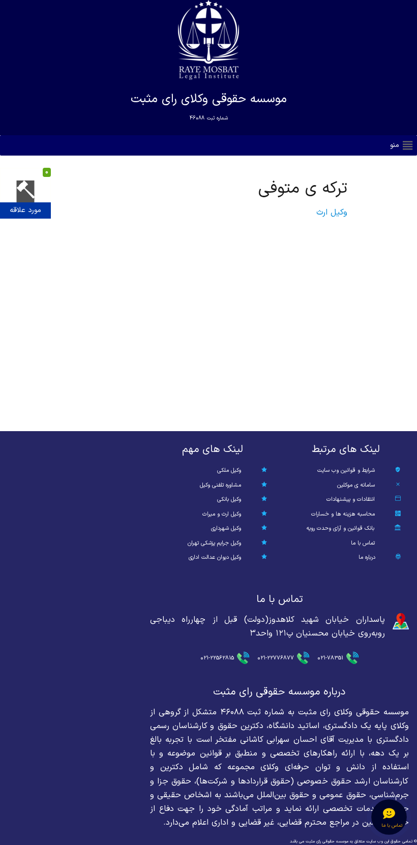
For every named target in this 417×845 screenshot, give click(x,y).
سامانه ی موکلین (356, 485)
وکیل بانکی (229, 499)
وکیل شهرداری (226, 528)
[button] (394, 145)
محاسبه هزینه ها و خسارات (343, 514)
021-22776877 (275, 658)
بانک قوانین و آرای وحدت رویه (340, 528)
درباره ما (367, 557)
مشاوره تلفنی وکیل (220, 485)
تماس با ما (363, 543)
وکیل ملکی (229, 470)
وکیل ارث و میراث (221, 514)
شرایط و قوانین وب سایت (346, 470)
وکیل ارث (331, 212)
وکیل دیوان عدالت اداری (215, 557)
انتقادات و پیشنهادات (350, 499)
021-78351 (330, 658)
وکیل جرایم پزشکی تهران (214, 543)
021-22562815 (217, 658)
